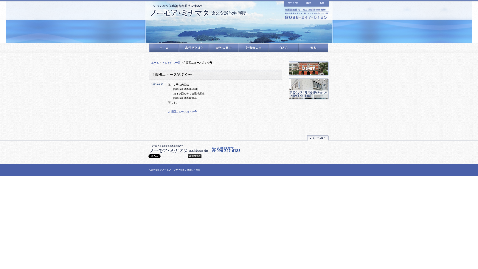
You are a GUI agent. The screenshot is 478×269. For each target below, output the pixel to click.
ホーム (155, 62)
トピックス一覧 (171, 62)
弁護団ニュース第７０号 (182, 111)
